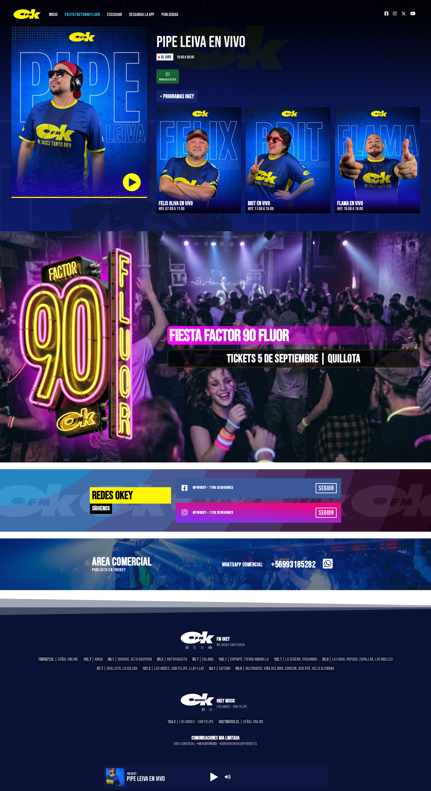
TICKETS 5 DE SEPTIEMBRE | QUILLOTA (294, 358)
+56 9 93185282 (206, 744)
